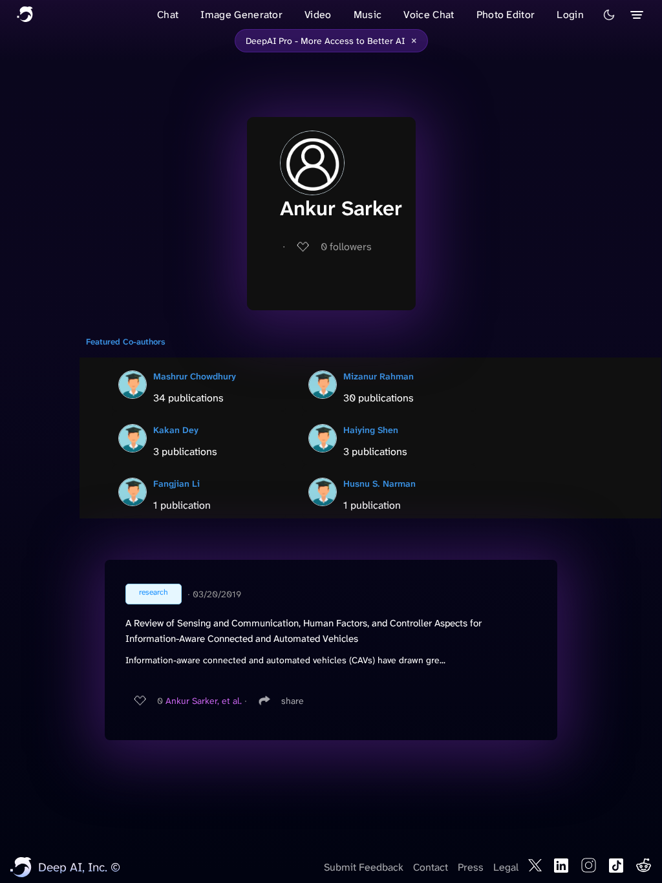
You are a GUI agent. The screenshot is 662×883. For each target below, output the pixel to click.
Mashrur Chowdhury (194, 376)
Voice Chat (428, 14)
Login (570, 14)
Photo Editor (505, 14)
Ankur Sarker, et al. (204, 701)
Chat (167, 14)
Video (318, 14)
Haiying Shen (370, 430)
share (292, 701)
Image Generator (241, 14)
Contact (430, 867)
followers (346, 246)
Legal (505, 867)
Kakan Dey (175, 430)
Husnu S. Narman (379, 483)
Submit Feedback (363, 867)
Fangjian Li (176, 483)
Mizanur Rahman (378, 376)
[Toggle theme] (609, 15)
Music (368, 14)
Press (471, 867)
